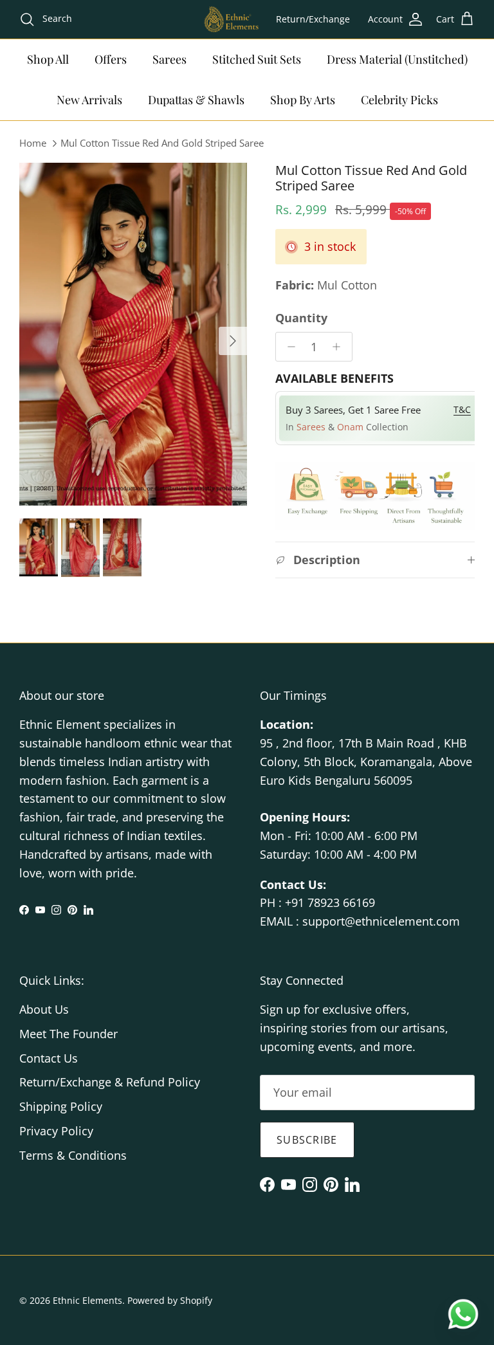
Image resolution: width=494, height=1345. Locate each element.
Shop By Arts (302, 99)
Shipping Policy (60, 1106)
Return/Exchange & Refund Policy (109, 1082)
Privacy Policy (56, 1131)
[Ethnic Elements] (231, 19)
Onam (351, 427)
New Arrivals (89, 99)
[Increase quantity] (340, 347)
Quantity (301, 317)
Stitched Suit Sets (256, 59)
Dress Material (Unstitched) (397, 59)
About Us (44, 1009)
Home (32, 142)
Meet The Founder (68, 1033)
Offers (111, 59)
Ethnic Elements (87, 1300)
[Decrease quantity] (288, 347)
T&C (462, 409)
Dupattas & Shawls (196, 99)
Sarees (169, 59)
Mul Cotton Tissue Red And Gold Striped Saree (162, 142)
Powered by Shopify (169, 1300)
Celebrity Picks (399, 99)
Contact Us (48, 1058)
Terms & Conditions (73, 1155)
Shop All (48, 59)
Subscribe (307, 1140)
